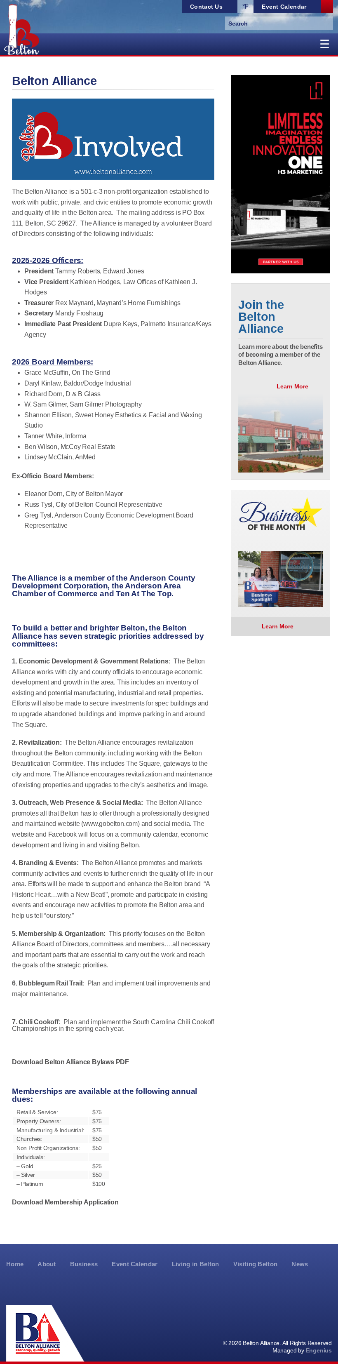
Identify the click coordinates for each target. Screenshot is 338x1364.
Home (14, 1264)
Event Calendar (134, 1264)
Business (84, 1264)
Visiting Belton (255, 1264)
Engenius (319, 1350)
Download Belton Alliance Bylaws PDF (70, 1061)
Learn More (293, 386)
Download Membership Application (65, 1202)
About (47, 1264)
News (299, 1264)
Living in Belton (195, 1264)
